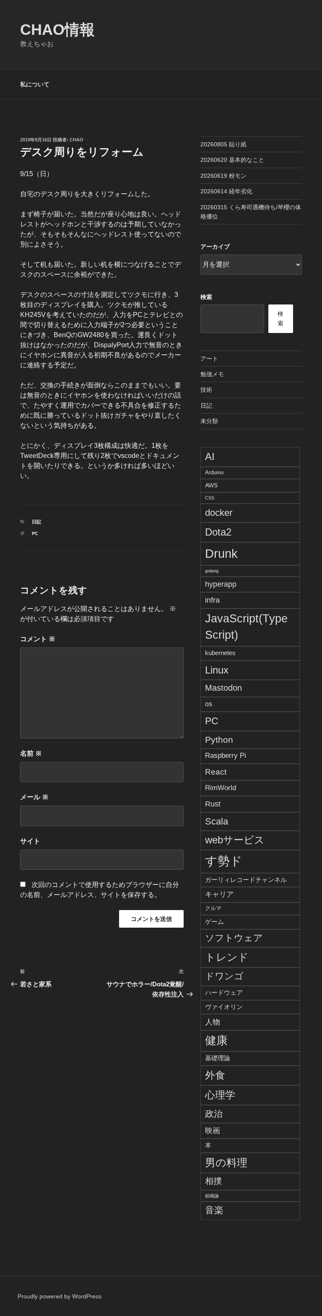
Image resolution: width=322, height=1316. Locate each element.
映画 (212, 1130)
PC (35, 533)
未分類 (209, 421)
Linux (217, 670)
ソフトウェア (234, 938)
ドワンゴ (224, 976)
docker (218, 512)
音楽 (214, 1210)
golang (211, 570)
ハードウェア (224, 992)
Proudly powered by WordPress (59, 1296)
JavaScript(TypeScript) (246, 627)
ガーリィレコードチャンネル (246, 879)
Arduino (214, 473)
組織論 (212, 1195)
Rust (213, 803)
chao (76, 139)
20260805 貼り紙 (223, 144)
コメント (37, 638)
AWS (211, 485)
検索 (206, 297)
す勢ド (223, 861)
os (208, 703)
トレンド (227, 957)
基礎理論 (217, 1057)
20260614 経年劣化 (226, 191)
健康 (216, 1040)
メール (34, 797)
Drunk (221, 553)
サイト (30, 841)
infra (212, 600)
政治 (214, 1113)
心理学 (220, 1094)
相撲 (213, 1181)
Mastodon (223, 687)
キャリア (219, 894)
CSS (209, 497)
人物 (212, 1021)
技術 (206, 389)
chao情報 (57, 29)
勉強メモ (212, 374)
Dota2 (218, 532)
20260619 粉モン (223, 175)
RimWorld (220, 787)
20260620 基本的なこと (232, 159)
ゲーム (214, 921)
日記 (36, 521)
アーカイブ (215, 246)
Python (219, 739)
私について (34, 84)
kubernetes (220, 652)
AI (210, 456)
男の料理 (226, 1162)
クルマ (213, 908)
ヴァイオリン (224, 1006)
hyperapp (220, 584)
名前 (31, 753)
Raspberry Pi (225, 755)
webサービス (235, 840)
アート (209, 358)
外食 (215, 1075)
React (215, 771)
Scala (216, 821)
